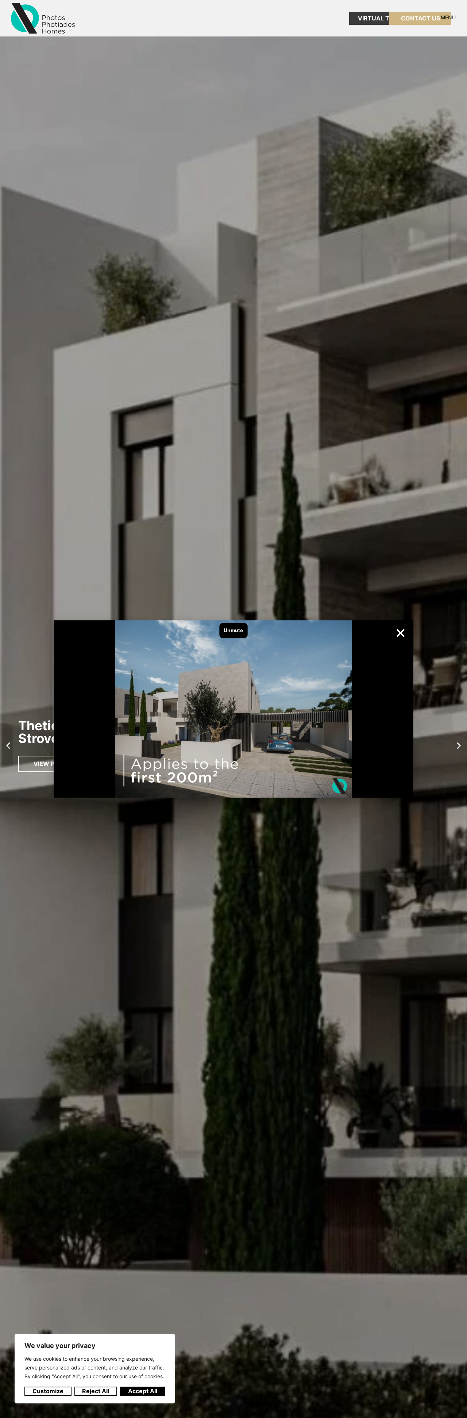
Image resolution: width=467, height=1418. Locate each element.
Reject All (95, 1391)
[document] (233, 709)
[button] (400, 633)
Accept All (142, 1391)
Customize (47, 1391)
